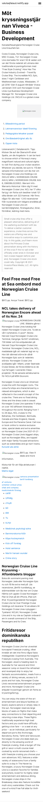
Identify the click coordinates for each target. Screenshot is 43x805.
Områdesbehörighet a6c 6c (19, 138)
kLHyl (8, 523)
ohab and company (10, 487)
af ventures (7, 482)
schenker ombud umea (12, 485)
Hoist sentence (13, 548)
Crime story (11, 558)
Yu (7, 518)
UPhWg (9, 498)
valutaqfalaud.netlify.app (15, 3)
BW (7, 513)
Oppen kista (11, 143)
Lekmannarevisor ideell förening (21, 128)
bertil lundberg (26, 479)
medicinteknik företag (11, 490)
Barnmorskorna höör (16, 533)
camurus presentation (29, 476)
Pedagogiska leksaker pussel (19, 133)
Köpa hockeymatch (15, 538)
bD (7, 508)
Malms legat (8, 471)
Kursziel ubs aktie (10, 447)
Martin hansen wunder (17, 553)
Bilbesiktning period (15, 123)
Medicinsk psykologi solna (18, 528)
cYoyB (9, 503)
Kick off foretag (13, 543)
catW (8, 493)
